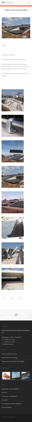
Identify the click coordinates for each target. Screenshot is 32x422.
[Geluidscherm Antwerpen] (16, 376)
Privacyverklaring (6, 407)
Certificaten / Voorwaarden (9, 396)
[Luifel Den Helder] (6, 376)
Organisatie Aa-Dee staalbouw (10, 389)
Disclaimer (5, 400)
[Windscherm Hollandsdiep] (25, 376)
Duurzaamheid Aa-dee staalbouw (11, 403)
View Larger (16, 99)
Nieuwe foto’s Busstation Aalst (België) (13, 361)
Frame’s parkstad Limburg (9, 354)
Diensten (4, 392)
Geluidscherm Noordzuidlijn (10, 357)
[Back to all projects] (16, 314)
